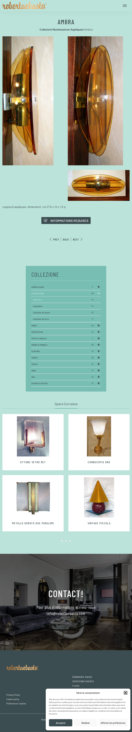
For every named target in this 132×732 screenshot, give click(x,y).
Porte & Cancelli (62, 338)
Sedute (62, 358)
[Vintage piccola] (99, 497)
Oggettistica (62, 332)
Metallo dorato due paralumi (33, 523)
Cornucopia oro (99, 462)
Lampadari (63, 306)
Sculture (62, 351)
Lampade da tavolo (63, 312)
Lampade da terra (63, 319)
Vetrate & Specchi (62, 383)
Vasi (62, 377)
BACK (66, 239)
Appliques (63, 300)
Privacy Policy (13, 694)
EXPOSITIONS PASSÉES (83, 681)
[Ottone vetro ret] (33, 436)
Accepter (61, 722)
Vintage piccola (99, 523)
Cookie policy (12, 699)
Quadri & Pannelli (62, 345)
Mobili (62, 325)
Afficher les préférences (113, 722)
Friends (76, 685)
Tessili (62, 364)
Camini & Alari (62, 287)
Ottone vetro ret (33, 462)
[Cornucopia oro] (99, 436)
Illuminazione (62, 293)
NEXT (76, 239)
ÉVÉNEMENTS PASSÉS (82, 677)
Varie (62, 370)
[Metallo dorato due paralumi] (33, 497)
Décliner (85, 722)
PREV (55, 239)
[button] (125, 692)
